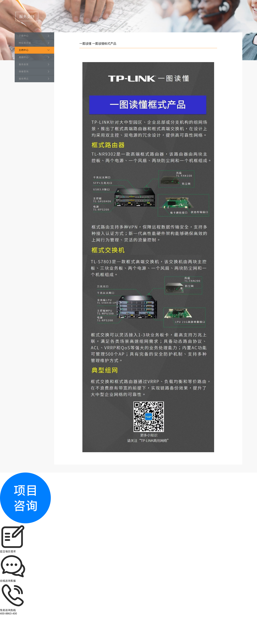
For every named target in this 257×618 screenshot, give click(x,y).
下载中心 (24, 35)
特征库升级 (25, 43)
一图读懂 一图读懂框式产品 (97, 43)
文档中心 (24, 50)
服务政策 (24, 64)
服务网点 (24, 78)
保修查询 (24, 71)
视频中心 (24, 57)
